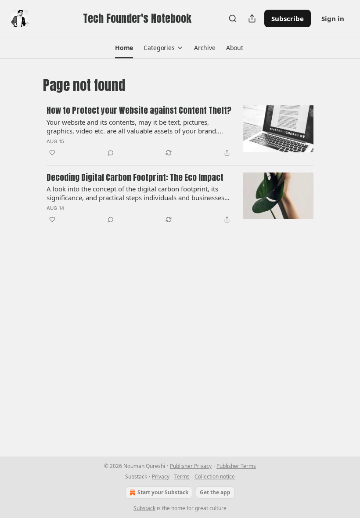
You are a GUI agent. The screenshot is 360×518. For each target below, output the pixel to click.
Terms (182, 476)
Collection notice (214, 476)
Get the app (215, 492)
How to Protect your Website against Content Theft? (139, 110)
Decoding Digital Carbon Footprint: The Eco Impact (135, 178)
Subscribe (287, 18)
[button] (124, 47)
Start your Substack (162, 492)
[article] (180, 132)
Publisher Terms (236, 466)
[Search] (232, 18)
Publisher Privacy (191, 466)
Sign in (332, 18)
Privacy (160, 476)
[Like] (52, 152)
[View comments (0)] (110, 152)
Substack (144, 508)
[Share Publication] (252, 18)
